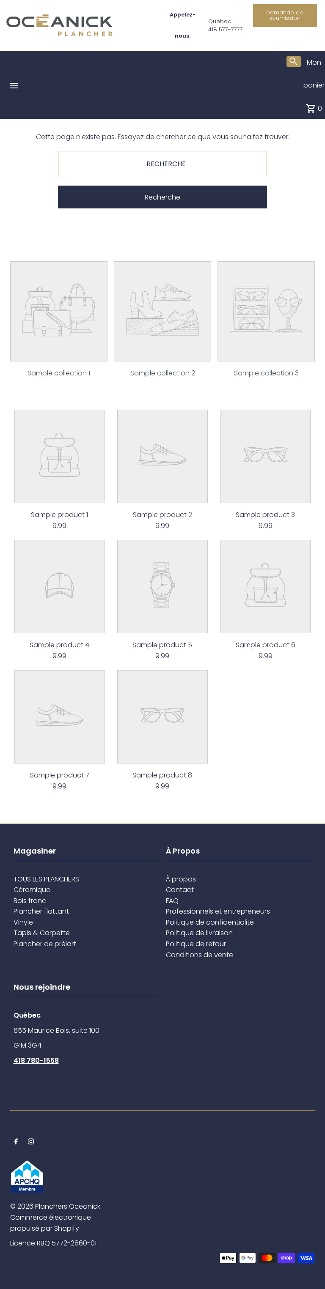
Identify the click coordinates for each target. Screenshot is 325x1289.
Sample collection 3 (266, 373)
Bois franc (30, 901)
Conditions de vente (199, 955)
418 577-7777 (225, 29)
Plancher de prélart (45, 944)
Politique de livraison (199, 933)
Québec (219, 21)
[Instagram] (31, 1142)
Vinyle (23, 922)
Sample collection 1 (59, 373)
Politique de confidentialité (210, 922)
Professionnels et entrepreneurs (218, 911)
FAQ (172, 901)
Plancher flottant (41, 911)
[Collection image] (58, 355)
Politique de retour (196, 944)
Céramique (32, 890)
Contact (180, 890)
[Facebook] (16, 1142)
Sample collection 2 (162, 373)
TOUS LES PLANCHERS (46, 879)
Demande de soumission (284, 15)
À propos (181, 879)
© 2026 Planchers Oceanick (55, 1206)
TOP (310, 1278)
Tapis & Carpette (42, 933)
